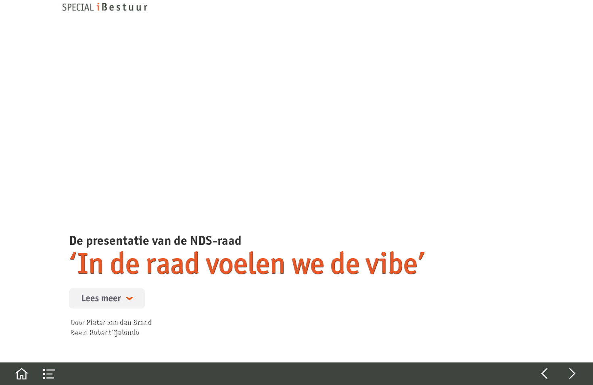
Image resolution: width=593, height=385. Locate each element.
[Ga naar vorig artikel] (544, 373)
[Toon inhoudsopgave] (49, 373)
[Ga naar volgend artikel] (572, 373)
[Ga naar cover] (21, 373)
